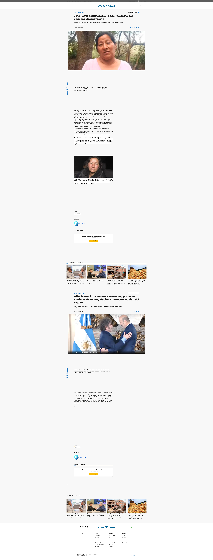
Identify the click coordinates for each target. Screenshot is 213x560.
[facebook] (132, 27)
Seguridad (79, 1)
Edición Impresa (142, 1)
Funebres (84, 1)
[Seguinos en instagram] (85, 527)
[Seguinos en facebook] (87, 527)
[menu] (68, 6)
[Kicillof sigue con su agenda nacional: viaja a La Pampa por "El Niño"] (96, 272)
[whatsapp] (130, 27)
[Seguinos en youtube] (83, 527)
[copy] (138, 27)
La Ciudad (69, 1)
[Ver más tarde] (128, 27)
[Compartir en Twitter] (134, 27)
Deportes (74, 1)
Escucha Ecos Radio (133, 1)
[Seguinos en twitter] (80, 527)
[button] (106, 352)
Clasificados (89, 1)
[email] (136, 27)
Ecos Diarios (82, 224)
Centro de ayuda (111, 553)
